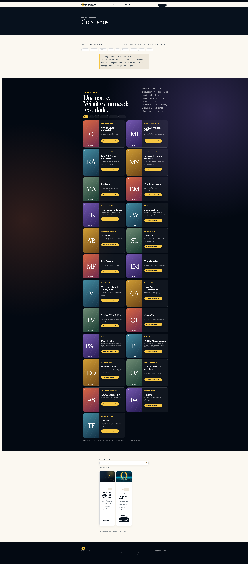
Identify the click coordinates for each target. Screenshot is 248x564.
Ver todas (149, 49)
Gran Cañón (85, 49)
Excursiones (134, 49)
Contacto (138, 554)
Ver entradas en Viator (109, 141)
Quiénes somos (139, 552)
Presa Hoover (94, 49)
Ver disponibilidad (123, 519)
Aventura (111, 49)
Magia (97, 116)
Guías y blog (139, 550)
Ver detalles (106, 520)
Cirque (91, 116)
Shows (117, 49)
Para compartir (113, 116)
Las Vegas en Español (90, 4)
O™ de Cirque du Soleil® (123, 496)
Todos (85, 116)
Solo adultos (122, 116)
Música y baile (104, 116)
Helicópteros (103, 49)
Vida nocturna (125, 49)
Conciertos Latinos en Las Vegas (106, 494)
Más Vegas (142, 49)
